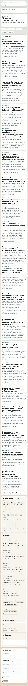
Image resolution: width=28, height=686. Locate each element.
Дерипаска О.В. (6, 538)
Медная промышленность (8, 606)
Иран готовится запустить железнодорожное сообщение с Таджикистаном (13, 248)
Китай (13, 567)
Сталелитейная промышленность (9, 618)
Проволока (5, 587)
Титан (4, 589)
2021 (15, 507)
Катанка (18, 582)
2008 (12, 502)
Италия (10, 571)
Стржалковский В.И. (7, 550)
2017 (21, 504)
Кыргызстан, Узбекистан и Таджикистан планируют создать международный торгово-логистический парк (13, 43)
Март (13, 513)
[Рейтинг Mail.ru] (5, 681)
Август (8, 515)
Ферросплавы (6, 584)
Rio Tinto (8, 560)
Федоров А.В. (21, 547)
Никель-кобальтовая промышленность (10, 604)
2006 (4, 502)
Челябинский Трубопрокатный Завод (10, 558)
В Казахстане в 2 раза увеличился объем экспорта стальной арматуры (13, 346)
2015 (14, 504)
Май (20, 513)
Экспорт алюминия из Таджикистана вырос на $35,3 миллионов (13, 225)
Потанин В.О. (13, 538)
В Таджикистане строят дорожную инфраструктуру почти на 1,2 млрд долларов (13, 109)
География (11, 25)
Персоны (4, 29)
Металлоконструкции (20, 580)
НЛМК (18, 554)
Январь (4, 513)
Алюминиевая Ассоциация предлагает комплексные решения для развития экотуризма (12, 271)
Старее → (23, 492)
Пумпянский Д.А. (17, 543)
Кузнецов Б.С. (13, 545)
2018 (4, 507)
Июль (4, 515)
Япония (8, 569)
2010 (19, 502)
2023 (22, 507)
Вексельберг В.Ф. (6, 547)
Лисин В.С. (5, 543)
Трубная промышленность (8, 597)
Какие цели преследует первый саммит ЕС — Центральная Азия (11, 389)
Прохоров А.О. (12, 541)
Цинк (10, 582)
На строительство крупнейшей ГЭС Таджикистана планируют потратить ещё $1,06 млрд (12, 133)
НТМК (16, 560)
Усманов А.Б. (19, 541)
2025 (8, 509)
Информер (20, 656)
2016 (18, 504)
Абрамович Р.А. (14, 547)
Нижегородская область (7, 576)
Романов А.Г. (5, 541)
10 (16, 492)
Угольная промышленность (8, 602)
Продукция (4, 32)
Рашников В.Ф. (20, 538)
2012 (4, 504)
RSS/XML (14, 656)
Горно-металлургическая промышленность (11, 595)
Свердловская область (17, 571)
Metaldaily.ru (5, 25)
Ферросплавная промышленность (9, 615)
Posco (12, 560)
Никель (8, 580)
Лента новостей (6, 656)
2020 (11, 507)
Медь (4, 580)
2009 (15, 502)
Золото (14, 582)
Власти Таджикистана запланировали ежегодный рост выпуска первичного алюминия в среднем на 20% (13, 296)
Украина (5, 567)
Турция (17, 569)
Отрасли (11, 32)
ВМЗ (4, 560)
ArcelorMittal (22, 556)
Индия (4, 569)
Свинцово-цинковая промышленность (10, 613)
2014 (11, 504)
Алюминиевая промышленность (9, 600)
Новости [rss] (8, 36)
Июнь (23, 513)
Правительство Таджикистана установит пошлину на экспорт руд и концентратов (12, 321)
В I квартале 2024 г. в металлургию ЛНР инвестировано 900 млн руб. (13, 433)
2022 (18, 507)
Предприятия (11, 29)
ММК (10, 554)
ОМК (17, 556)
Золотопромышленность (7, 609)
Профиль (10, 587)
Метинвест (21, 558)
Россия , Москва (18, 567)
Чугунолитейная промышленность (9, 620)
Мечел (13, 556)
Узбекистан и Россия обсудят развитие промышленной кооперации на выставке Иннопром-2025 (13, 409)
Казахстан (5, 571)
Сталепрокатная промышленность (9, 593)
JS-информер (13, 630)
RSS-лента (5, 630)
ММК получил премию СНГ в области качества (13, 63)
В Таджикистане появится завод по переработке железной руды (12, 366)
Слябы (19, 584)
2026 (12, 509)
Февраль (8, 513)
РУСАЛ (14, 554)
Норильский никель (7, 556)
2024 (4, 509)
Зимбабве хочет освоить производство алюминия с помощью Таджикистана (12, 454)
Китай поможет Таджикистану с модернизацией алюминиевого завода (10, 473)
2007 (8, 502)
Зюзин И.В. (11, 543)
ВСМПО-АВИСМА (6, 563)
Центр (13, 569)
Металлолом (5, 582)
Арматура (13, 580)
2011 (22, 502)
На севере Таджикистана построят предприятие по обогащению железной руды (13, 179)
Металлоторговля (17, 606)
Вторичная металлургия (19, 602)
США (9, 567)
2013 (7, 504)
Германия (21, 569)
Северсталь (5, 554)
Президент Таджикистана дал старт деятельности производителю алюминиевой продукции (14, 202)
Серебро (20, 587)
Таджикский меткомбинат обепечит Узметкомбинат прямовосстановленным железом (12, 84)
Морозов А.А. (20, 545)
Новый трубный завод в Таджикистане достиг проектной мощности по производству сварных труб (13, 156)
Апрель (16, 513)
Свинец (15, 587)
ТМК (21, 554)
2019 (8, 507)
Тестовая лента (20, 618)
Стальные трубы (13, 584)
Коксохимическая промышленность (10, 611)
